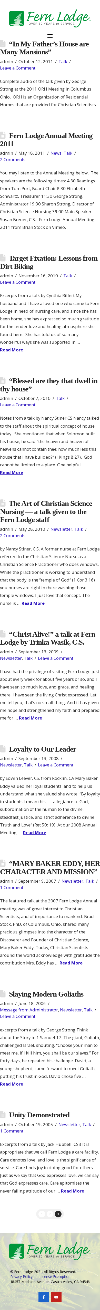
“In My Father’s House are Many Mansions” (44, 48)
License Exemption (55, 1276)
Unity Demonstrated (39, 1115)
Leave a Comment (17, 68)
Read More (11, 350)
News (56, 153)
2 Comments (12, 159)
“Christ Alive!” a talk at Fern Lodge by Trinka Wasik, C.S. (47, 638)
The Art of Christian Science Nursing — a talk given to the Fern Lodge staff (46, 511)
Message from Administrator (29, 1010)
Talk (62, 61)
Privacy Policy (21, 1276)
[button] (50, 33)
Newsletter (61, 529)
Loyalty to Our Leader (42, 749)
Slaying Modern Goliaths (46, 994)
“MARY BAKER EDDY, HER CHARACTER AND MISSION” (50, 867)
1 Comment (11, 887)
